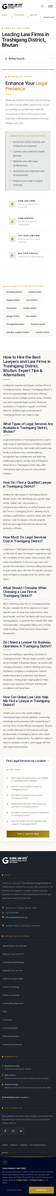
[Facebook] (5, 1131)
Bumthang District (14, 292)
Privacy (14, 1145)
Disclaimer (7, 1020)
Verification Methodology (13, 962)
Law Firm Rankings (11, 987)
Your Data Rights (10, 1028)
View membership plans (14, 1097)
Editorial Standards (11, 1036)
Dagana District (13, 300)
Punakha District (38, 324)
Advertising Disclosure (12, 1044)
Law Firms (19, 15)
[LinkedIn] (20, 1131)
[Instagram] (13, 1131)
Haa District (11, 308)
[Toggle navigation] (50, 6)
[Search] (42, 6)
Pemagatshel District (15, 324)
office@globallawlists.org (16, 917)
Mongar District (13, 316)
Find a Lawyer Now (28, 834)
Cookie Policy (21, 1180)
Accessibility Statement (13, 1003)
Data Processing (38, 1145)
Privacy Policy (37, 1180)
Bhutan (33, 15)
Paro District (31, 316)
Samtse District (42, 332)
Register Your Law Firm (13, 970)
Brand (5, 1153)
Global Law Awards (11, 995)
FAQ (4, 1011)
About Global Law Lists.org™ (15, 946)
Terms (5, 1145)
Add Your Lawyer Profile (13, 979)
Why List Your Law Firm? (13, 954)
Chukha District (35, 292)
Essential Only (14, 1190)
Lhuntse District (30, 308)
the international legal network (35, 883)
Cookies (24, 1145)
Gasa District (31, 300)
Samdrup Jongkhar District (17, 332)
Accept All (41, 1190)
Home (4, 15)
